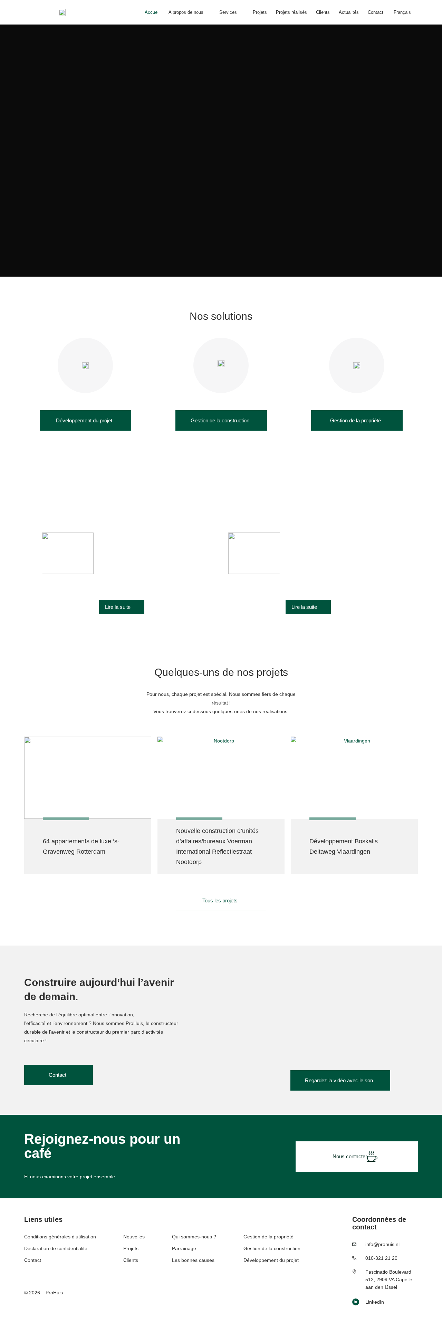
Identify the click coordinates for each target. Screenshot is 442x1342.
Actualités (349, 12)
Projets (260, 12)
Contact (375, 12)
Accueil (152, 12)
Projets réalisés (291, 12)
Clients (323, 12)
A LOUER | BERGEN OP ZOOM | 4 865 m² (338, 537)
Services (228, 12)
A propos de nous (186, 12)
